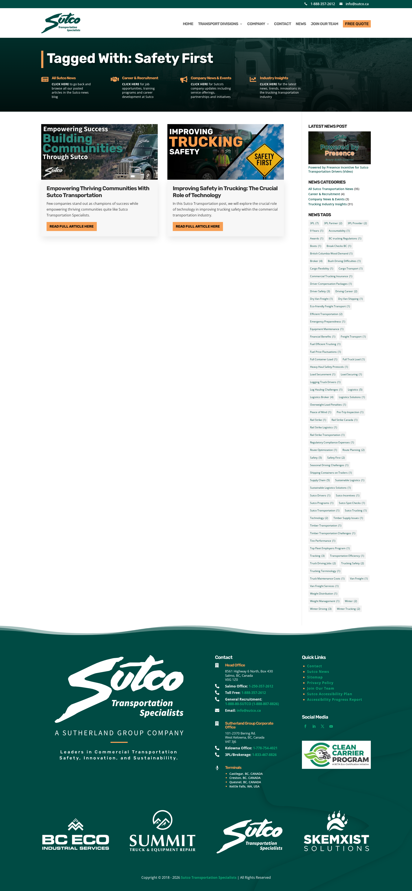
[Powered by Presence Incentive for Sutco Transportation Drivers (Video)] (339, 148)
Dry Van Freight (321, 299)
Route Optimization (323, 450)
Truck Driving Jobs (323, 563)
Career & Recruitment (324, 194)
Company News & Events (326, 199)
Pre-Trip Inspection (350, 412)
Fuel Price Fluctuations (325, 352)
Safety (316, 457)
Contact (314, 666)
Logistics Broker (321, 397)
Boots (315, 246)
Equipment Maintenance (327, 329)
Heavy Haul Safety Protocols (329, 367)
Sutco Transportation (324, 510)
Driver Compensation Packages (331, 284)
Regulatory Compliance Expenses (332, 442)
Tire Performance (322, 541)
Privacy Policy (320, 682)
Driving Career (346, 291)
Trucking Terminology (325, 571)
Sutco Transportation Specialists (208, 877)
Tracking (317, 556)
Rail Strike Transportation (327, 435)
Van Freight (359, 578)
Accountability (339, 231)
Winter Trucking (348, 609)
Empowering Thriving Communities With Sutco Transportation (98, 191)
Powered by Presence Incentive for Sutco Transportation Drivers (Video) (338, 169)
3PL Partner (333, 223)
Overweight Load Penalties (328, 404)
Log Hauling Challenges (326, 389)
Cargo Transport (351, 268)
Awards (316, 238)
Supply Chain (320, 480)
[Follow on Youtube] (331, 726)
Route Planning (353, 450)
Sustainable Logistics (349, 480)
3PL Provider (357, 223)
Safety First (336, 457)
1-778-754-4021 (265, 748)
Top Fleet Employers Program (330, 548)
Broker (316, 261)
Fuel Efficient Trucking (325, 344)
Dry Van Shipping (350, 299)
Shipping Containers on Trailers (331, 472)
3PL (314, 223)
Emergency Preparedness (327, 321)
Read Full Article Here (72, 226)
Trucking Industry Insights (327, 204)
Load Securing (351, 374)
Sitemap (315, 677)
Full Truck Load (354, 359)
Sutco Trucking (356, 510)
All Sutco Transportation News (330, 189)
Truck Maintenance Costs (327, 578)
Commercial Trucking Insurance (331, 276)
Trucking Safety (352, 563)
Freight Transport (353, 336)
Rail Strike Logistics (323, 427)
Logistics (355, 389)
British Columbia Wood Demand (331, 253)
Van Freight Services (324, 586)
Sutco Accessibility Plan (329, 694)
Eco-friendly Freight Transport (330, 306)
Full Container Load (323, 359)
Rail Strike (318, 420)
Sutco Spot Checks (352, 503)
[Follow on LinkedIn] (314, 726)
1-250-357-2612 (261, 686)
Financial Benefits (322, 336)
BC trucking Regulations (345, 238)
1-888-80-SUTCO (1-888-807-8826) (252, 703)
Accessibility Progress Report (334, 699)
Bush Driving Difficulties (344, 261)
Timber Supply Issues (348, 518)
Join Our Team (320, 688)
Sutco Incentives (347, 495)
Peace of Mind (320, 412)
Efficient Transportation (326, 314)
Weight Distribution (323, 593)
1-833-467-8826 (264, 754)
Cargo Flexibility (321, 268)
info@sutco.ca (357, 4)
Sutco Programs (321, 503)
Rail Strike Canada (344, 420)
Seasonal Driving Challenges (329, 465)
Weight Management (324, 601)
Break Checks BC (339, 246)
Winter (351, 601)
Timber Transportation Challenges (332, 533)
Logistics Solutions (352, 397)
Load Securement (322, 374)
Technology (319, 518)
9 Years (316, 231)
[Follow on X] (322, 726)
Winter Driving (321, 609)
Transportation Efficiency (347, 556)
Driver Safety (320, 291)
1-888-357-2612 (323, 4)
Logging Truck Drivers (325, 382)
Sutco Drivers (320, 495)
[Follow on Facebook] (305, 726)
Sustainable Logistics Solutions (330, 488)
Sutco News (318, 671)
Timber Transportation (325, 525)
